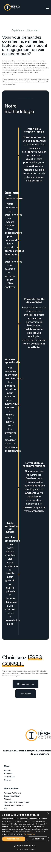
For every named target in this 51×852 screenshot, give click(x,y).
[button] (46, 7)
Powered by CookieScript (25, 849)
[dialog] (25, 831)
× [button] (48, 813)
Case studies (25, 693)
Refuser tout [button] (38, 839)
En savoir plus (29, 834)
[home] (12, 7)
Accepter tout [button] (14, 839)
